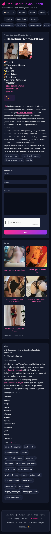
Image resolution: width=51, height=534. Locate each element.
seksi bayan (30, 458)
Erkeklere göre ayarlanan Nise (37, 271)
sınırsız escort (10, 486)
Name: (6, 173)
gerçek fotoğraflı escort (31, 156)
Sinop (42, 12)
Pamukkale (8, 427)
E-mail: (6, 182)
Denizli (6, 421)
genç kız (47, 25)
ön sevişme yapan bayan (14, 160)
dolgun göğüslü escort (13, 497)
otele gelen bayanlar (15, 86)
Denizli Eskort (19, 35)
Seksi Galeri (21, 19)
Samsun (22, 12)
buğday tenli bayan (12, 492)
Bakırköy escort (15, 370)
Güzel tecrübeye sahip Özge (14, 270)
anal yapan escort (7, 25)
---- (11, 97)
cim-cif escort (21, 25)
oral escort (9, 464)
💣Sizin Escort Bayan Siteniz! (23, 4)
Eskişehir (7, 438)
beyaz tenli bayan (25, 469)
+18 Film (9, 19)
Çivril (27, 35)
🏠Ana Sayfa (9, 12)
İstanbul (7, 414)
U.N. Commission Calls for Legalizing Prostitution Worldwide (22, 351)
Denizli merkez (9, 424)
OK (25, 232)
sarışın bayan (10, 469)
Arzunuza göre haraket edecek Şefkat (14, 300)
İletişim (34, 19)
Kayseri (7, 410)
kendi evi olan (12, 88)
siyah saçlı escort (12, 156)
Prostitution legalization (13, 356)
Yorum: (7, 191)
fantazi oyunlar (35, 475)
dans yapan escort (30, 492)
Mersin (32, 12)
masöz (29, 160)
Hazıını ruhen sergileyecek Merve (14, 330)
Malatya (7, 417)
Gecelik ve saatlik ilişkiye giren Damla (37, 300)
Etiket (10, 443)
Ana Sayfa (8, 35)
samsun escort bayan (13, 383)
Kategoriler (13, 393)
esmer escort (24, 486)
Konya (6, 407)
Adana (6, 435)
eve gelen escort (35, 25)
